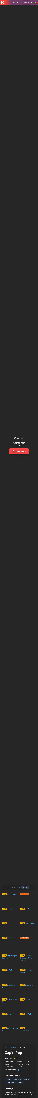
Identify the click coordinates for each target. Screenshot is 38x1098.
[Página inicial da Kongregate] (2, 2)
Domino (26, 1079)
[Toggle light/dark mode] (14, 2)
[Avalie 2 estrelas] (12, 887)
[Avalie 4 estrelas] (17, 887)
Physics (20, 1082)
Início (6, 1047)
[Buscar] (18, 2)
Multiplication (10, 1082)
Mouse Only (17, 1079)
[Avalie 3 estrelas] (15, 887)
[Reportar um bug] (23, 887)
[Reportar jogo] (27, 887)
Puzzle (13, 1047)
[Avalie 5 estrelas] (19, 887)
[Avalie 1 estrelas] (10, 887)
